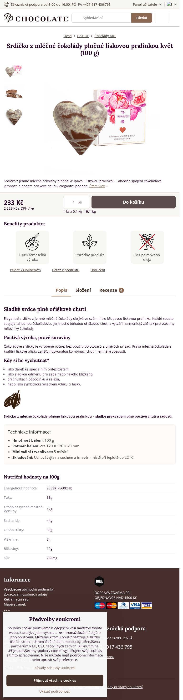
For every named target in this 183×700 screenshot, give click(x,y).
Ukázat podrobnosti (55, 691)
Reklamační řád (16, 599)
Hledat (141, 17)
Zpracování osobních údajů (25, 594)
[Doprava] (99, 585)
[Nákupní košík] (162, 18)
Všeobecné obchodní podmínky (29, 589)
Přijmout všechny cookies (55, 680)
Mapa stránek (15, 604)
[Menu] (173, 18)
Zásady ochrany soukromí (122, 687)
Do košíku (133, 202)
